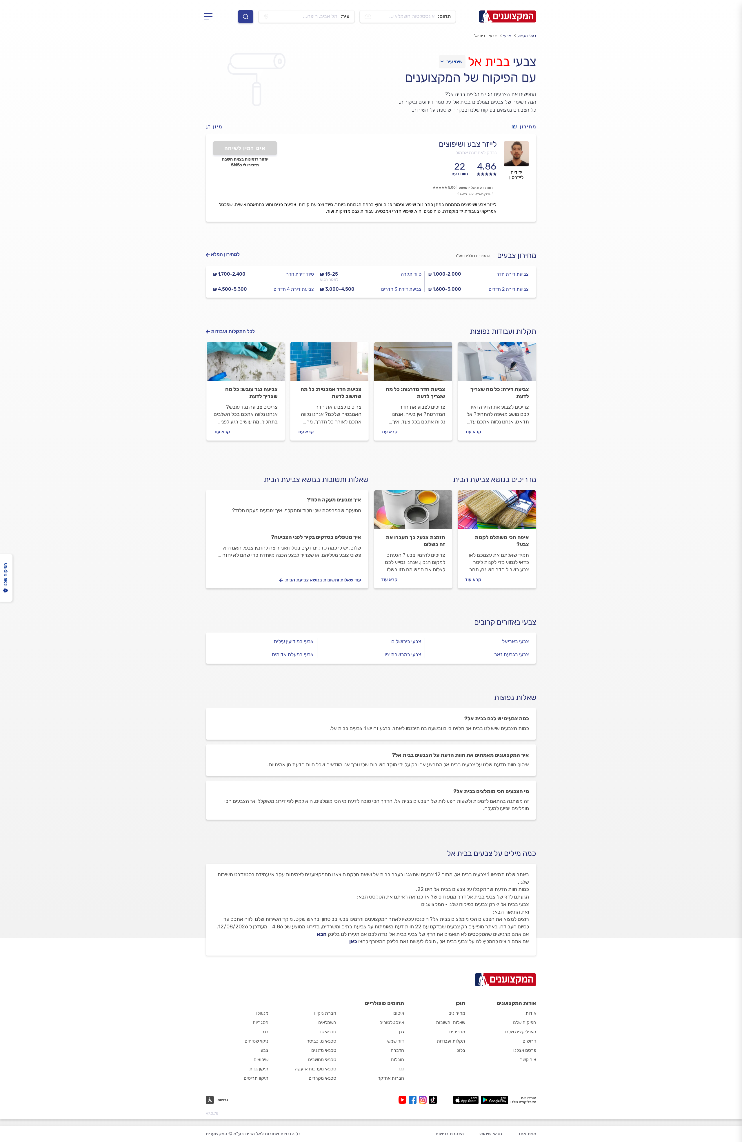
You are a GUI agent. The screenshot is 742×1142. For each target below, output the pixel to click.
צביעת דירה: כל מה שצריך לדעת (499, 392)
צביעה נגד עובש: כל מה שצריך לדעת (251, 392)
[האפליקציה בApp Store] (466, 1100)
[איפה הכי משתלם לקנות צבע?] (497, 512)
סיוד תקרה (411, 274)
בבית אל (489, 61)
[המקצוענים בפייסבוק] (414, 1100)
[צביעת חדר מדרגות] (413, 364)
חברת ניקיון (325, 1013)
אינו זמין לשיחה (245, 148)
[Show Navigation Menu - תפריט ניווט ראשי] (210, 16)
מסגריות (260, 1022)
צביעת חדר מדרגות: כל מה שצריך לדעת (415, 392)
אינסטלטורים (391, 1022)
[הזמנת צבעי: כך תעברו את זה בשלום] (413, 512)
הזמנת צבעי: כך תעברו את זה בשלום (415, 541)
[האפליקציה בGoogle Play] (494, 1100)
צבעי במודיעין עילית (294, 641)
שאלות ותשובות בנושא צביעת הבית (316, 479)
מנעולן (262, 1013)
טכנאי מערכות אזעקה (315, 1069)
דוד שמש (395, 1041)
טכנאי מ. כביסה (321, 1041)
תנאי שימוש (490, 1133)
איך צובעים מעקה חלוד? (334, 500)
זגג (401, 1069)
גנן (401, 1031)
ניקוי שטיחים (256, 1041)
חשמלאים (327, 1022)
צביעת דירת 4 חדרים (294, 289)
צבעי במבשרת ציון (402, 654)
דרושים (529, 1041)
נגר (265, 1031)
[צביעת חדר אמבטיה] (329, 364)
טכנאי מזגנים (323, 1050)
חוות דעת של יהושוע (476, 187)
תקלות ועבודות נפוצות (503, 331)
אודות (530, 1013)
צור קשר (528, 1059)
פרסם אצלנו (524, 1050)
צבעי (507, 35)
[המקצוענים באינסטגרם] (424, 1100)
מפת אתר (527, 1133)
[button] (216, 126)
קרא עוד (473, 431)
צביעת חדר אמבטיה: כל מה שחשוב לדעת (331, 392)
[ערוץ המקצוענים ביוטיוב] (404, 1100)
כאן (353, 941)
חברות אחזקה (390, 1078)
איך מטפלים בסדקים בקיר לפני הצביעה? (316, 537)
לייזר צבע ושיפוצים (468, 144)
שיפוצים (261, 1059)
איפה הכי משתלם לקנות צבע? (502, 541)
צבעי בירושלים (406, 641)
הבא (322, 934)
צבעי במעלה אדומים (293, 654)
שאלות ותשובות (450, 1022)
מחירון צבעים (516, 255)
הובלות (397, 1059)
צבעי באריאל (515, 641)
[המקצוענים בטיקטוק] (433, 1100)
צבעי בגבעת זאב (511, 654)
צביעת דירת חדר (513, 274)
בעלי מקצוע (526, 35)
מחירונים (456, 1013)
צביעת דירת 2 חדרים (509, 289)
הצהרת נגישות (449, 1133)
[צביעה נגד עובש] (246, 364)
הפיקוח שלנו (524, 1022)
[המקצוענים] (507, 16)
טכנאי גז (328, 1031)
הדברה (397, 1050)
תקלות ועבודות (451, 1041)
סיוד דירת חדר (300, 274)
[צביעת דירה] (497, 364)
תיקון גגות (258, 1069)
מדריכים (457, 1031)
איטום (398, 1013)
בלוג (461, 1050)
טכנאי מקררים (322, 1078)
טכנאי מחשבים (322, 1059)
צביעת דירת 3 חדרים (401, 289)
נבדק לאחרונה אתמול (476, 152)
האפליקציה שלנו (520, 1031)
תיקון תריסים (256, 1078)
